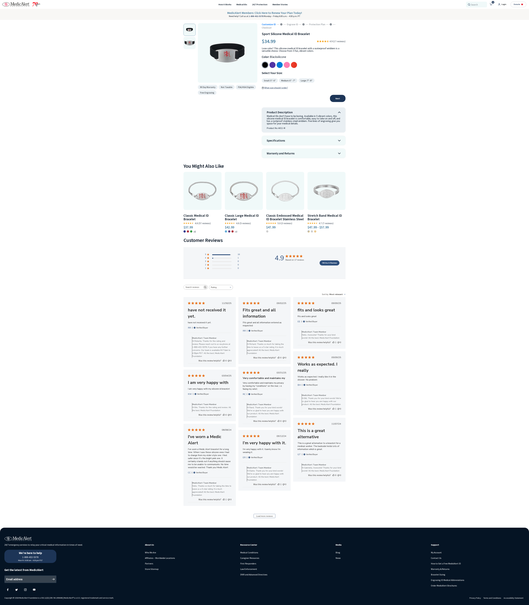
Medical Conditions (249, 552)
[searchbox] (193, 287)
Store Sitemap (152, 569)
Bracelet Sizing (438, 574)
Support (435, 544)
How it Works (224, 4)
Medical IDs (241, 4)
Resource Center (248, 544)
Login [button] (503, 4)
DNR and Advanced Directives (253, 574)
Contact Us (436, 558)
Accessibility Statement (513, 598)
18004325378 (30, 551)
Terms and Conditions (492, 598)
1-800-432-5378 (256, 16)
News (338, 558)
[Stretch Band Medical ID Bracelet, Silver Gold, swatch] (308, 231)
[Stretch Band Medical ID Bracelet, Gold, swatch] (315, 231)
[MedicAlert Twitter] (16, 589)
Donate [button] (517, 4)
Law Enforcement (248, 569)
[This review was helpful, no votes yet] (224, 360)
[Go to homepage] (21, 4)
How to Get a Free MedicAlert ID (446, 563)
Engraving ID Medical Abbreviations (447, 580)
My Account (436, 552)
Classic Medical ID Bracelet (196, 217)
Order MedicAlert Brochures (444, 585)
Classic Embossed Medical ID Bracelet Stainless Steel (285, 217)
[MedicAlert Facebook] (7, 589)
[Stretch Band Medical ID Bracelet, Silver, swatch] (312, 231)
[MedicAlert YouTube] (34, 589)
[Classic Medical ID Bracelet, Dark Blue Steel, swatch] (184, 231)
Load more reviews (264, 516)
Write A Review (329, 263)
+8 (194, 231)
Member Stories (280, 4)
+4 (236, 231)
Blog (338, 552)
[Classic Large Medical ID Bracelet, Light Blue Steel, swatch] (226, 231)
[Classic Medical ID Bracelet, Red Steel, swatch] (188, 231)
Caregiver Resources (249, 558)
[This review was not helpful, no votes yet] (229, 360)
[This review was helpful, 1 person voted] (333, 342)
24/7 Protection (259, 4)
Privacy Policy (475, 598)
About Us (149, 544)
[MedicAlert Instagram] (25, 589)
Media (339, 544)
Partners (149, 563)
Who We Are (150, 552)
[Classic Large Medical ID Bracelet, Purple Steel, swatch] (229, 231)
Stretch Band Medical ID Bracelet (324, 217)
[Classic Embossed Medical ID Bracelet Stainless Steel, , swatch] (267, 231)
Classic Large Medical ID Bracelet (242, 217)
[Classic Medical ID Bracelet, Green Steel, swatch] (191, 231)
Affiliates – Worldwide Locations (160, 558)
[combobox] (477, 4)
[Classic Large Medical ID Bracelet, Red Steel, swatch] (232, 231)
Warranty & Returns (440, 569)
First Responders (248, 563)
